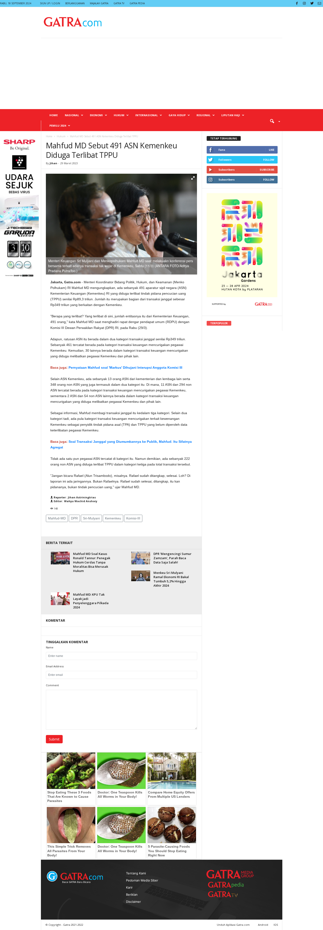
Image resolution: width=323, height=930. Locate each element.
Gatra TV (118, 3)
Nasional (72, 115)
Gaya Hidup (177, 115)
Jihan (53, 163)
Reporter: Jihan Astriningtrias (74, 497)
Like (271, 149)
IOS (276, 924)
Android (263, 924)
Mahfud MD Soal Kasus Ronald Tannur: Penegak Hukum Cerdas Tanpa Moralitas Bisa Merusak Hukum (91, 562)
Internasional (146, 115)
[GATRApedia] (227, 884)
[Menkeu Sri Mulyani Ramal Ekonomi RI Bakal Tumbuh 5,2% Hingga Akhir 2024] (140, 576)
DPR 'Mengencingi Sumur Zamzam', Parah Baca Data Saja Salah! (172, 558)
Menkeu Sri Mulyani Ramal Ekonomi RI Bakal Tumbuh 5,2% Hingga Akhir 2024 (171, 579)
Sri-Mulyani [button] (91, 518)
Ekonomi (96, 115)
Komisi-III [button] (133, 518)
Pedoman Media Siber (142, 880)
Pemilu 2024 (57, 125)
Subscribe (267, 169)
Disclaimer (133, 901)
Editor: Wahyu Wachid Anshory (75, 501)
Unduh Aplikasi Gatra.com (233, 924)
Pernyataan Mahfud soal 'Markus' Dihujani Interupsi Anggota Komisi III (125, 367)
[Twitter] (312, 3)
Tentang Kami (136, 873)
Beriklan (132, 894)
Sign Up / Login (50, 3)
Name (49, 647)
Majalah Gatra (99, 3)
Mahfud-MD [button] (57, 518)
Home (53, 115)
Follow (268, 159)
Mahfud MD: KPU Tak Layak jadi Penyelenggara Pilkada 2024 (91, 600)
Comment (52, 685)
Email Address (55, 666)
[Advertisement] (161, 73)
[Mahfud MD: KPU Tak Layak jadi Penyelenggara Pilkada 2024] (60, 598)
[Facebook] (297, 3)
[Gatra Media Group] (230, 874)
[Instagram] (304, 3)
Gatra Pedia (137, 3)
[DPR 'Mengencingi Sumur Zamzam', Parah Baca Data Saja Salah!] (140, 558)
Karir (129, 887)
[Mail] (319, 3)
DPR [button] (74, 518)
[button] (273, 121)
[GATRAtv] (227, 894)
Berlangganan (75, 3)
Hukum (119, 115)
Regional (203, 115)
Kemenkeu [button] (113, 518)
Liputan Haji (230, 115)
